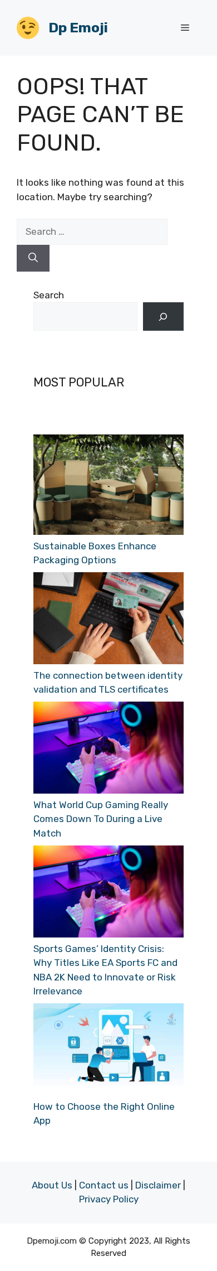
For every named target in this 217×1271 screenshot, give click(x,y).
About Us (52, 1185)
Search (48, 295)
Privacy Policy (109, 1199)
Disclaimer (158, 1185)
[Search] (33, 258)
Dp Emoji (78, 28)
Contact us (104, 1185)
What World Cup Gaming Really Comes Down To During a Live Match (100, 819)
